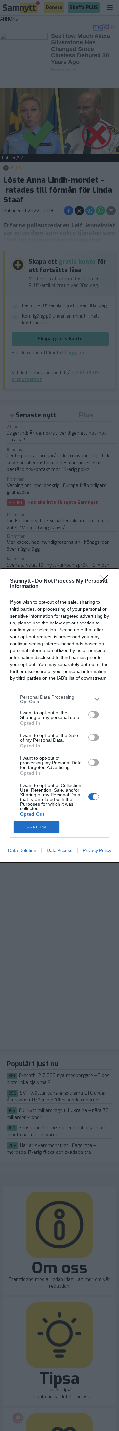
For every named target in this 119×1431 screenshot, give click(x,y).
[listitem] (59, 699)
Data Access (59, 850)
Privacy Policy (97, 850)
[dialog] (59, 716)
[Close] (106, 581)
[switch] (93, 714)
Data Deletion (22, 850)
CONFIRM (37, 827)
